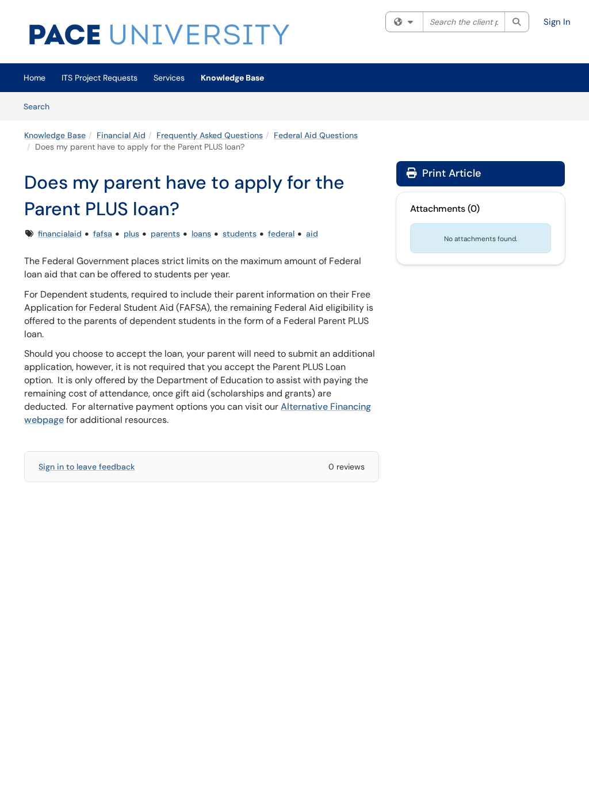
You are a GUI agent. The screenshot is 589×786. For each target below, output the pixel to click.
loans (201, 233)
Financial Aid (121, 135)
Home (34, 78)
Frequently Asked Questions (209, 135)
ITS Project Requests (99, 78)
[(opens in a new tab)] (159, 35)
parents (165, 233)
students (240, 233)
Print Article (450, 173)
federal (281, 233)
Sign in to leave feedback (87, 466)
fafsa (102, 233)
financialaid (60, 233)
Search (41, 106)
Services (169, 78)
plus (131, 233)
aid (312, 233)
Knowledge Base (232, 78)
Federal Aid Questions (316, 135)
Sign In (557, 22)
